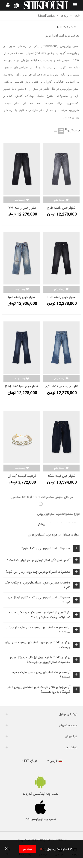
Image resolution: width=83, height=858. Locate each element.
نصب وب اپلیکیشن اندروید (40, 794)
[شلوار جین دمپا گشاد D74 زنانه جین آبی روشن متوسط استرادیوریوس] (61, 347)
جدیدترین (73, 130)
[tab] (41, 548)
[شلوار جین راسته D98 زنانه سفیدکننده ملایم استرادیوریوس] (21, 169)
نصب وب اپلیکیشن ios (40, 819)
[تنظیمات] (7, 5)
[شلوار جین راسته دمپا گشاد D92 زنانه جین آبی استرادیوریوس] (21, 258)
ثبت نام (27, 849)
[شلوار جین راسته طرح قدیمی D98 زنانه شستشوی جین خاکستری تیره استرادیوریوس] (61, 169)
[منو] (75, 5)
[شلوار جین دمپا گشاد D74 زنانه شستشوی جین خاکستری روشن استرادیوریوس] (21, 347)
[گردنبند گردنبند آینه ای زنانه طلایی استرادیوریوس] (21, 436)
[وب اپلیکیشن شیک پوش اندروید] (40, 782)
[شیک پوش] (46, 5)
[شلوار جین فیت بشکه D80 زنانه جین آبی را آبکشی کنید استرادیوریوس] (61, 436)
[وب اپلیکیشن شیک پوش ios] (40, 807)
